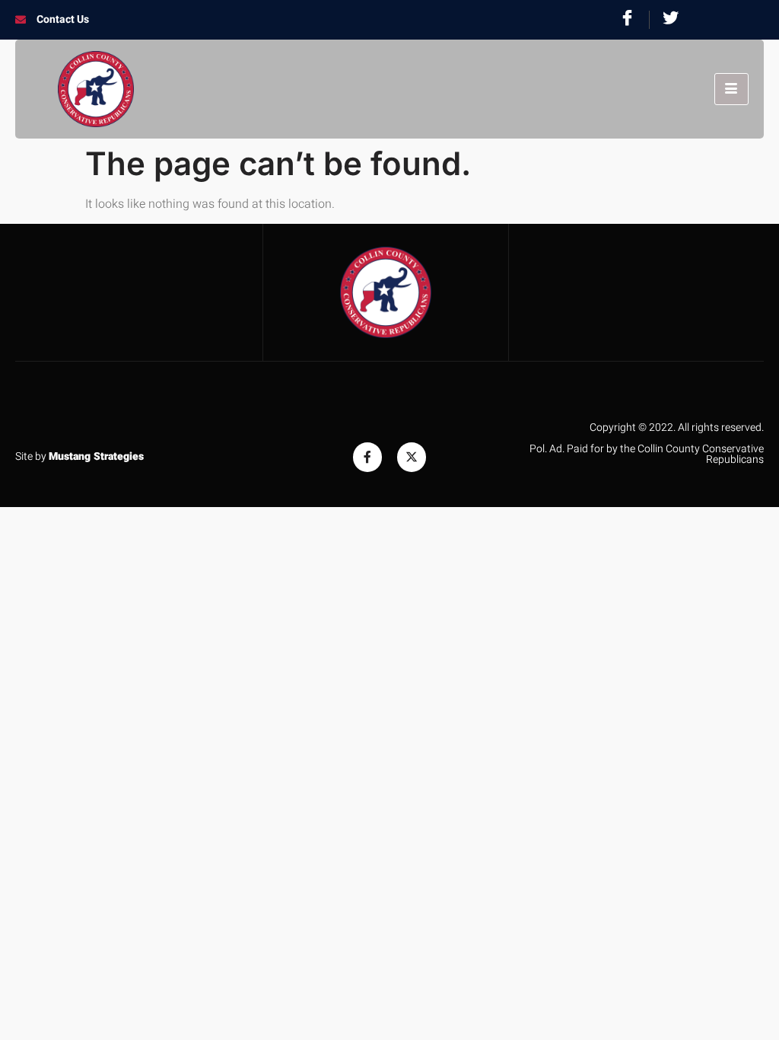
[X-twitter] (411, 456)
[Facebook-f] (367, 456)
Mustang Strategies (96, 456)
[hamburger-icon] (731, 89)
